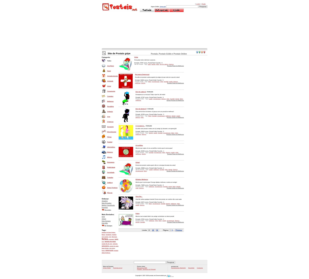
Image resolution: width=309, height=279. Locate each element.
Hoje (103, 217)
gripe (149, 64)
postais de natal (110, 241)
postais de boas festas (108, 232)
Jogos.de (163, 6)
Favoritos (105, 207)
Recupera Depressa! (142, 74)
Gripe (136, 57)
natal (116, 239)
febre (157, 64)
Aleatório (105, 201)
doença (171, 64)
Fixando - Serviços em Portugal (146, 269)
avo (103, 241)
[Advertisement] (154, 30)
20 (153, 230)
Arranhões (139, 145)
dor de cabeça (164, 64)
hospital (166, 81)
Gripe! (138, 162)
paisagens (105, 246)
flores (103, 234)
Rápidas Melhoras (142, 179)
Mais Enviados (106, 203)
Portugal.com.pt (117, 268)
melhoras (137, 83)
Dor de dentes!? (141, 109)
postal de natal (114, 246)
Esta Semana (106, 221)
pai (110, 236)
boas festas (105, 248)
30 (157, 230)
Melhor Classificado (108, 205)
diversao (114, 236)
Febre (138, 213)
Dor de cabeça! (141, 92)
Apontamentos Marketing (178, 268)
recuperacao (155, 81)
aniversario (109, 250)
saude (171, 81)
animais (115, 243)
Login (198, 4)
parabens (108, 234)
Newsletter (191, 268)
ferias (105, 239)
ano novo (112, 248)
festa (103, 250)
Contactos (200, 268)
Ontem (104, 219)
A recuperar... (140, 126)
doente (153, 64)
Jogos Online (107, 268)
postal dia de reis (107, 243)
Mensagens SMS (142, 268)
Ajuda (204, 4)
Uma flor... (139, 196)
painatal (111, 239)
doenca (175, 81)
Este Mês (105, 223)
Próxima (179, 230)
